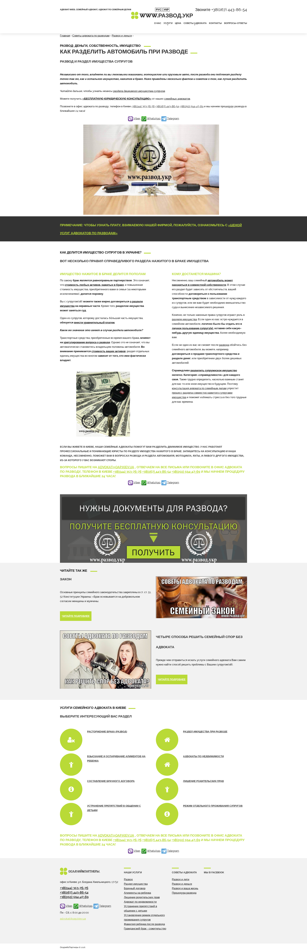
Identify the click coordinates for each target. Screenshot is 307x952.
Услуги (168, 23)
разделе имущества (184, 319)
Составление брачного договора (111, 781)
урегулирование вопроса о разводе (87, 342)
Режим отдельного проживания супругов (213, 805)
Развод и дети (180, 879)
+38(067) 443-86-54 (229, 9)
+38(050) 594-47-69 (191, 106)
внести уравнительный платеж (94, 322)
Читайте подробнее (76, 616)
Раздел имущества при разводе (205, 731)
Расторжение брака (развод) (107, 731)
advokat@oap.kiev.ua (116, 467)
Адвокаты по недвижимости (203, 756)
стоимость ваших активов (108, 351)
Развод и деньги (122, 35)
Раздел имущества (136, 883)
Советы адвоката (195, 23)
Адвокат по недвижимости (140, 901)
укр (166, 9)
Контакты (215, 23)
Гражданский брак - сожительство (145, 928)
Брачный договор (134, 888)
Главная (65, 35)
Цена (178, 23)
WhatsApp (153, 118)
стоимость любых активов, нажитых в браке (94, 284)
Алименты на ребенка (137, 892)
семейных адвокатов (177, 98)
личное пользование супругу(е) (192, 328)
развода (224, 344)
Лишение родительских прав (203, 781)
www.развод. (166, 15)
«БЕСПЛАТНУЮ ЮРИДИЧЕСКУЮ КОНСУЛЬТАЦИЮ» (116, 98)
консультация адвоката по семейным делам (199, 388)
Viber (136, 118)
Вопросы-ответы (235, 23)
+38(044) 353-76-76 (143, 106)
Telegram (172, 118)
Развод (128, 879)
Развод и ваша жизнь (185, 888)
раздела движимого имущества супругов (139, 91)
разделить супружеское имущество (213, 370)
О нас (157, 23)
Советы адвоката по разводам (91, 35)
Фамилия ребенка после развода (144, 924)
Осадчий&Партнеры (84, 871)
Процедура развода (184, 892)
